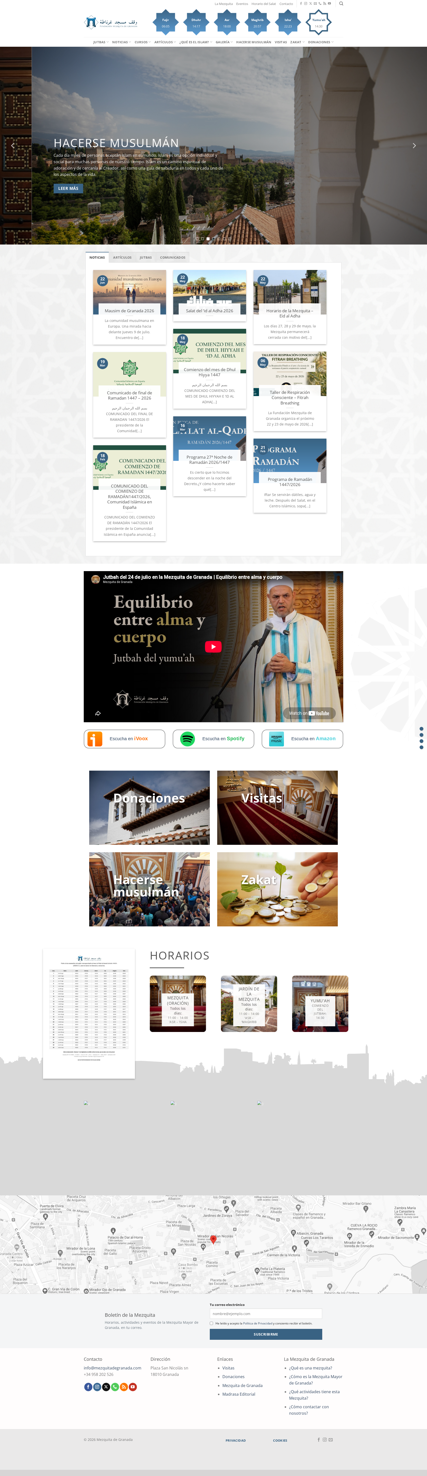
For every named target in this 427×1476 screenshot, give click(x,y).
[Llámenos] (320, 3)
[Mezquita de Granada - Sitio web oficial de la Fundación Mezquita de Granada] (110, 22)
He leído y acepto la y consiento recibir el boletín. (263, 1323)
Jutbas (99, 42)
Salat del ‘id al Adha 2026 (209, 310)
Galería (223, 42)
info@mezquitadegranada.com (112, 1368)
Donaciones (319, 42)
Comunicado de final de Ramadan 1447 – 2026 (129, 395)
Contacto (286, 3)
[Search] (341, 3)
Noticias (120, 42)
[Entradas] (421, 729)
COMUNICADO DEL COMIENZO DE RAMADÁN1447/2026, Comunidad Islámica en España (129, 496)
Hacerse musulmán (253, 42)
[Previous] (13, 145)
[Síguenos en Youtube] (329, 3)
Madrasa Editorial (238, 1394)
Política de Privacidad (257, 1323)
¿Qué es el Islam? (194, 42)
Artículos (163, 42)
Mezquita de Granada (242, 1385)
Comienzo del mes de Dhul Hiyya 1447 (209, 372)
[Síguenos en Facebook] (300, 3)
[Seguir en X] (310, 3)
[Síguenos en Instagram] (305, 3)
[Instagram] (421, 747)
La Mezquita (224, 3)
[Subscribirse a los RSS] (324, 3)
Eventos (242, 3)
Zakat (295, 42)
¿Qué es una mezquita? (310, 1368)
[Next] (413, 145)
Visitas (281, 42)
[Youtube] (421, 735)
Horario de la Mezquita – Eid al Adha (289, 313)
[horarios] (421, 741)
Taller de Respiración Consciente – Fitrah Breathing (290, 398)
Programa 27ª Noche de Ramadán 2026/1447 (210, 459)
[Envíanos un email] (315, 3)
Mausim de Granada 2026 (129, 310)
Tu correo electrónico (227, 1304)
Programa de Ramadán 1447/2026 (290, 482)
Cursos (141, 42)
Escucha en (129, 738)
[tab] (97, 257)
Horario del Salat (264, 3)
